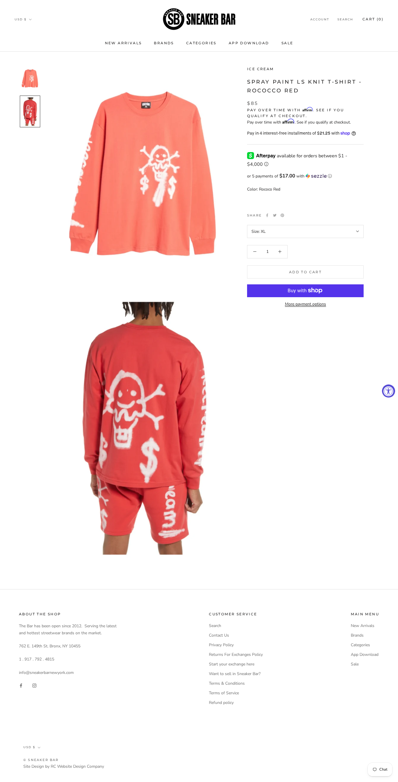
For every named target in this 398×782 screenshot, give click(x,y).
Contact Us (219, 635)
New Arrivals (123, 43)
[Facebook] (267, 215)
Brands (164, 43)
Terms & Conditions (227, 683)
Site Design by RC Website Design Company (63, 766)
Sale (287, 43)
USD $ (21, 19)
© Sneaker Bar (41, 760)
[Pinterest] (282, 215)
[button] (305, 176)
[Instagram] (34, 685)
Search (345, 19)
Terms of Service (224, 693)
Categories (201, 43)
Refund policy (221, 702)
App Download (249, 43)
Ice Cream (260, 69)
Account (319, 19)
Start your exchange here (231, 664)
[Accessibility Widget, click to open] (388, 391)
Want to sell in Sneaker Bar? (234, 674)
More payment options (305, 304)
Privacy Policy (221, 645)
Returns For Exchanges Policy (236, 654)
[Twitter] (275, 215)
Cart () (372, 19)
